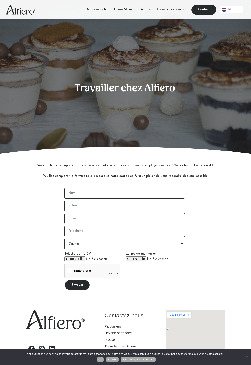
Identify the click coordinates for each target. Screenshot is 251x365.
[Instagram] (42, 348)
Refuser (112, 359)
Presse (110, 339)
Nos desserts (97, 9)
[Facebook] (31, 348)
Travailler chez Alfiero (120, 346)
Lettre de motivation (141, 253)
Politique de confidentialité (138, 359)
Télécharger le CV (77, 253)
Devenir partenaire (170, 9)
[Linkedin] (52, 348)
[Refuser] (246, 357)
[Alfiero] (20, 9)
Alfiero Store (122, 9)
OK (100, 359)
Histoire (144, 9)
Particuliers (113, 326)
